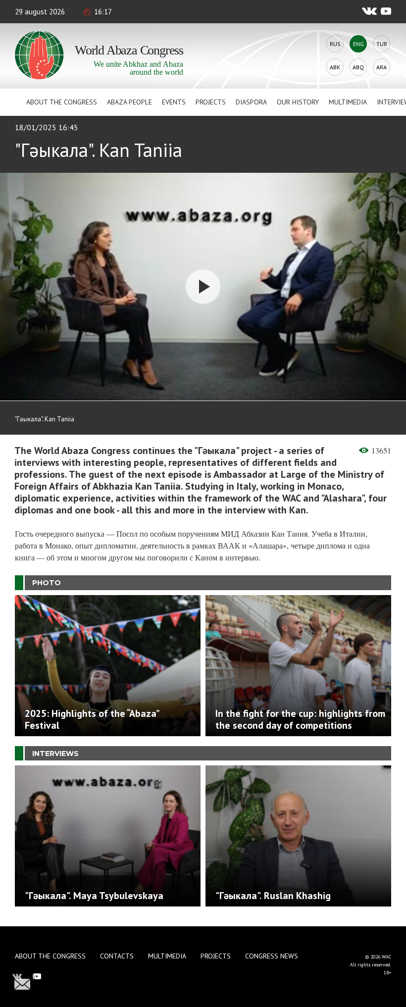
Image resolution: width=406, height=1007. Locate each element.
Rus (335, 44)
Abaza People (129, 102)
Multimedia (348, 102)
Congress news (271, 956)
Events (174, 102)
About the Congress (61, 102)
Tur (381, 44)
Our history (298, 102)
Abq (358, 67)
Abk (335, 67)
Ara (381, 67)
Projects (211, 102)
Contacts (117, 956)
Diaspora (251, 102)
